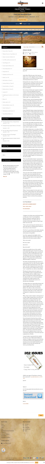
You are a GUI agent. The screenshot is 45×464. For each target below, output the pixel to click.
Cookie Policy (32, 462)
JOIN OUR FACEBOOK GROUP (29, 204)
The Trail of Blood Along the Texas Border (10, 130)
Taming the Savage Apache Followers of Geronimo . (12, 126)
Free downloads (26, 208)
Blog (27, 47)
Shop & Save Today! (22, 19)
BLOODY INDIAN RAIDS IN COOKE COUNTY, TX (11, 139)
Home (25, 47)
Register (25, 23)
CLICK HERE (25, 403)
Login (29, 23)
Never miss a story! (27, 206)
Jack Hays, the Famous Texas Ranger (9, 134)
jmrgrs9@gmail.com (7, 443)
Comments (33, 53)
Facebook (26, 424)
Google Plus (27, 427)
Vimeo (26, 430)
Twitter (26, 425)
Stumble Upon (27, 429)
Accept (36, 462)
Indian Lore (26, 53)
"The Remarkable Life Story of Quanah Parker (11, 121)
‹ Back (41, 415)
